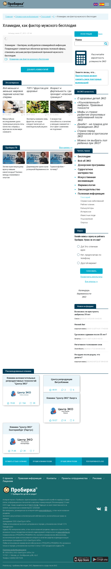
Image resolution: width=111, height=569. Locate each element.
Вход (100, 34)
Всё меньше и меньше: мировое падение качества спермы (13, 92)
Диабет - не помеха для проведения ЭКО (92, 125)
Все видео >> (65, 147)
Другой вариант (89, 263)
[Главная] (13, 5)
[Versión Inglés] (101, 4)
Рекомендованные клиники (18, 371)
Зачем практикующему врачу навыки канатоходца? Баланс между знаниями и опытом (13, 172)
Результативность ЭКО (95, 461)
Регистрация (86, 34)
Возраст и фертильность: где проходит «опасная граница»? (61, 92)
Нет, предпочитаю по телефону (91, 257)
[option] (14, 110)
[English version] (95, 4)
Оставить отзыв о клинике (16, 461)
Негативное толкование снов (88, 344)
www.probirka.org (45, 511)
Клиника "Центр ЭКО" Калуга (62, 398)
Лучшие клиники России (42, 461)
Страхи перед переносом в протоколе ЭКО (92, 134)
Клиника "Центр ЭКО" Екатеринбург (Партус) (21, 428)
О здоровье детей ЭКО (91, 98)
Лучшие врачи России (69, 461)
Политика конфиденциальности (14, 550)
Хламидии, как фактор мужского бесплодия (29, 59)
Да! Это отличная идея (89, 248)
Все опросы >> (91, 281)
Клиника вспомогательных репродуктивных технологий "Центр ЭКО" (21, 381)
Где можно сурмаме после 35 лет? (90, 334)
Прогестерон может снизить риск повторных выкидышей (88, 79)
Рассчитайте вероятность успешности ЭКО (97, 58)
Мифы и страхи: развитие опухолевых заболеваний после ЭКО (91, 116)
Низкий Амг (79, 324)
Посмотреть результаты (91, 277)
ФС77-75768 (33, 505)
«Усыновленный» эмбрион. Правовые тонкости (90, 105)
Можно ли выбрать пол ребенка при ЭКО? (92, 141)
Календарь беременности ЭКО (84, 293)
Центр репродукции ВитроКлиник (61, 380)
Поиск (78, 40)
